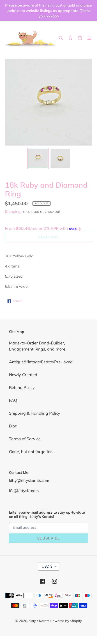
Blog (13, 426)
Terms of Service (25, 438)
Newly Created (23, 374)
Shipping (13, 211)
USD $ (47, 566)
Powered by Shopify (66, 621)
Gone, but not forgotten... (32, 451)
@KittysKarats (26, 490)
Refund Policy (22, 387)
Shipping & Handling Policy (34, 413)
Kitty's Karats (39, 621)
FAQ (13, 400)
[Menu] (89, 37)
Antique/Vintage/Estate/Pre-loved (41, 361)
